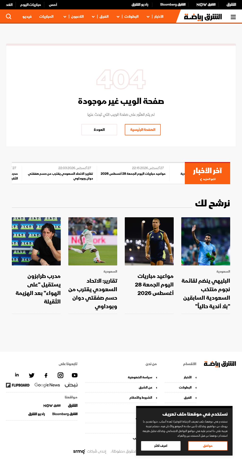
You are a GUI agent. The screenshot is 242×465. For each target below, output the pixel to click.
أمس (53, 5)
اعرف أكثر (160, 445)
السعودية (223, 271)
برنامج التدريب (142, 438)
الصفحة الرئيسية (142, 130)
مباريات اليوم (30, 5)
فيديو (27, 16)
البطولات (131, 16)
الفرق (103, 16)
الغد (9, 5)
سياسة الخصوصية (140, 377)
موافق (208, 445)
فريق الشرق (144, 418)
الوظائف (146, 428)
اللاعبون (77, 16)
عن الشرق (145, 387)
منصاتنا (147, 407)
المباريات (46, 16)
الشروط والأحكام (141, 397)
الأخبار (158, 16)
